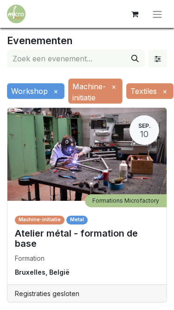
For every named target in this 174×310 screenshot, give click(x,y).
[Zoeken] (135, 58)
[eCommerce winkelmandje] (134, 14)
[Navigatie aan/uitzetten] (157, 14)
